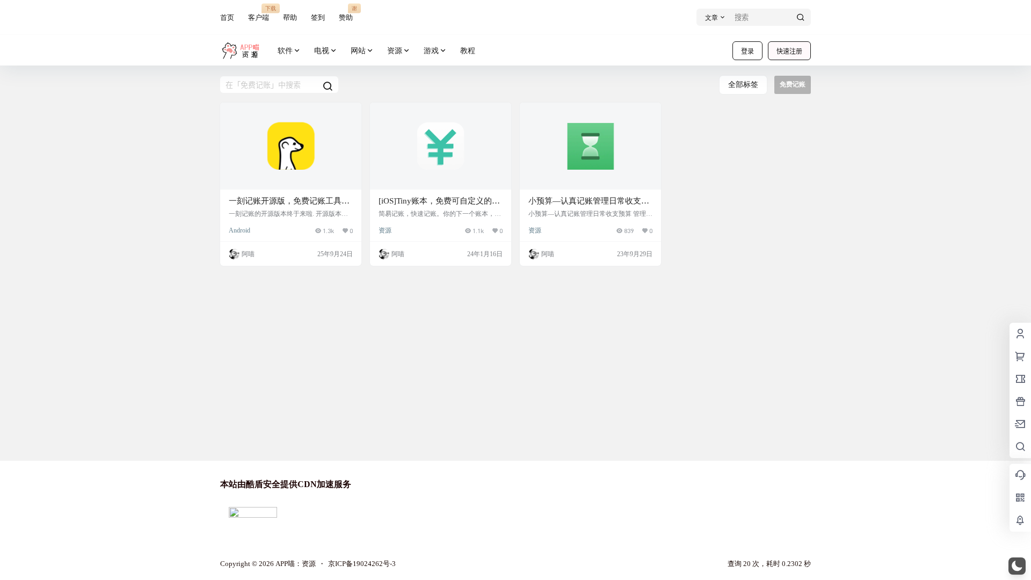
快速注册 (789, 51)
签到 (318, 17)
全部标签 (743, 85)
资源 (394, 51)
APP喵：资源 (295, 564)
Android (239, 230)
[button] (1017, 566)
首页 (227, 17)
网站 (358, 51)
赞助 (346, 13)
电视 (321, 51)
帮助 (290, 17)
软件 (285, 51)
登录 (747, 51)
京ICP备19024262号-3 (362, 564)
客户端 (258, 13)
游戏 (431, 51)
